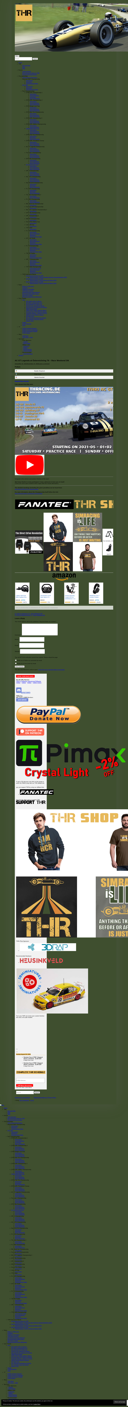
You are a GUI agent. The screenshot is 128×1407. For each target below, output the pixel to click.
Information (29, 80)
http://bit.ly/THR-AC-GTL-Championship (26, 489)
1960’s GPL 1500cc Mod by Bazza (36, 310)
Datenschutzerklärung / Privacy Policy (45, 1097)
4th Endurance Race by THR (34, 279)
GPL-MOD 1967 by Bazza (33, 301)
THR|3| (24, 683)
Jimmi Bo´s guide (27, 295)
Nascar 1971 (30, 321)
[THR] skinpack (26, 324)
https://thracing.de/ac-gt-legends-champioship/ (28, 493)
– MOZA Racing (27, 349)
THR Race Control (27, 291)
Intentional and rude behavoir (31, 292)
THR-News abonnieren (24, 1085)
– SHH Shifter (26, 343)
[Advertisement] (30, 1033)
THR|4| (29, 683)
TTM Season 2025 (35, 268)
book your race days (25, 676)
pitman (17, 363)
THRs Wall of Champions (29, 77)
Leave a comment (44, 363)
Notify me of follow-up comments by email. (29, 660)
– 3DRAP (25, 342)
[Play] (29, 465)
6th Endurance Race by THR (30, 73)
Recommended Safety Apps (30, 294)
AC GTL (39, 607)
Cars (23, 300)
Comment (18, 635)
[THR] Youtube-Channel (29, 328)
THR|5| (35, 683)
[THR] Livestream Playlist (29, 331)
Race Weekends (35, 98)
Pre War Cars (30, 316)
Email (17, 645)
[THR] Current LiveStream (30, 330)
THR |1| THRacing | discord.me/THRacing (28, 681)
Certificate (33, 97)
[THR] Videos (26, 333)
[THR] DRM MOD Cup (32, 128)
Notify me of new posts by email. (26, 663)
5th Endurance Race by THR (34, 282)
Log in (32, 1100)
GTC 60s (25, 85)
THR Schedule (26, 71)
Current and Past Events (29, 74)
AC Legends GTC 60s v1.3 (34, 304)
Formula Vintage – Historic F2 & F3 (36, 313)
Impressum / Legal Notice (22, 1097)
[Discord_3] (26, 693)
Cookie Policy (36, 1404)
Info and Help (26, 65)
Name (17, 639)
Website (17, 651)
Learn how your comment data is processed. (51, 669)
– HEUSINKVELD (27, 354)
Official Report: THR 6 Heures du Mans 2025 (43, 283)
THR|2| (18, 683)
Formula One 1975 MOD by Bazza (36, 312)
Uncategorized (54, 607)
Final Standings (34, 95)
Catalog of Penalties (28, 289)
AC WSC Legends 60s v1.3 (34, 303)
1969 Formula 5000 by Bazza (35, 315)
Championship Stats (32, 83)
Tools (23, 325)
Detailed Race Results (22, 381)
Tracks (24, 322)
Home (20, 62)
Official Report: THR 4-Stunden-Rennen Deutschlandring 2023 (48, 277)
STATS (39, 683)
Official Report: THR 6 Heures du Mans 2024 (43, 280)
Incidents (25, 288)
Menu (17, 56)
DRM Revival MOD (31, 309)
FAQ (23, 67)
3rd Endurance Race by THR (34, 276)
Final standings (34, 149)
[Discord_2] (22, 701)
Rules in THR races (28, 286)
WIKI (23, 68)
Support (21, 355)
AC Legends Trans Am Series (34, 319)
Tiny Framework (24, 1100)
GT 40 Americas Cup (32, 164)
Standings (29, 82)
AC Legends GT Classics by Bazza (36, 307)
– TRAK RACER (27, 351)
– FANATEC (25, 346)
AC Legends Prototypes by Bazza (36, 318)
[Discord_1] (19, 693)
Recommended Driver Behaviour (32, 297)
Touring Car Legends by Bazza (35, 306)
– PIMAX (24, 348)
